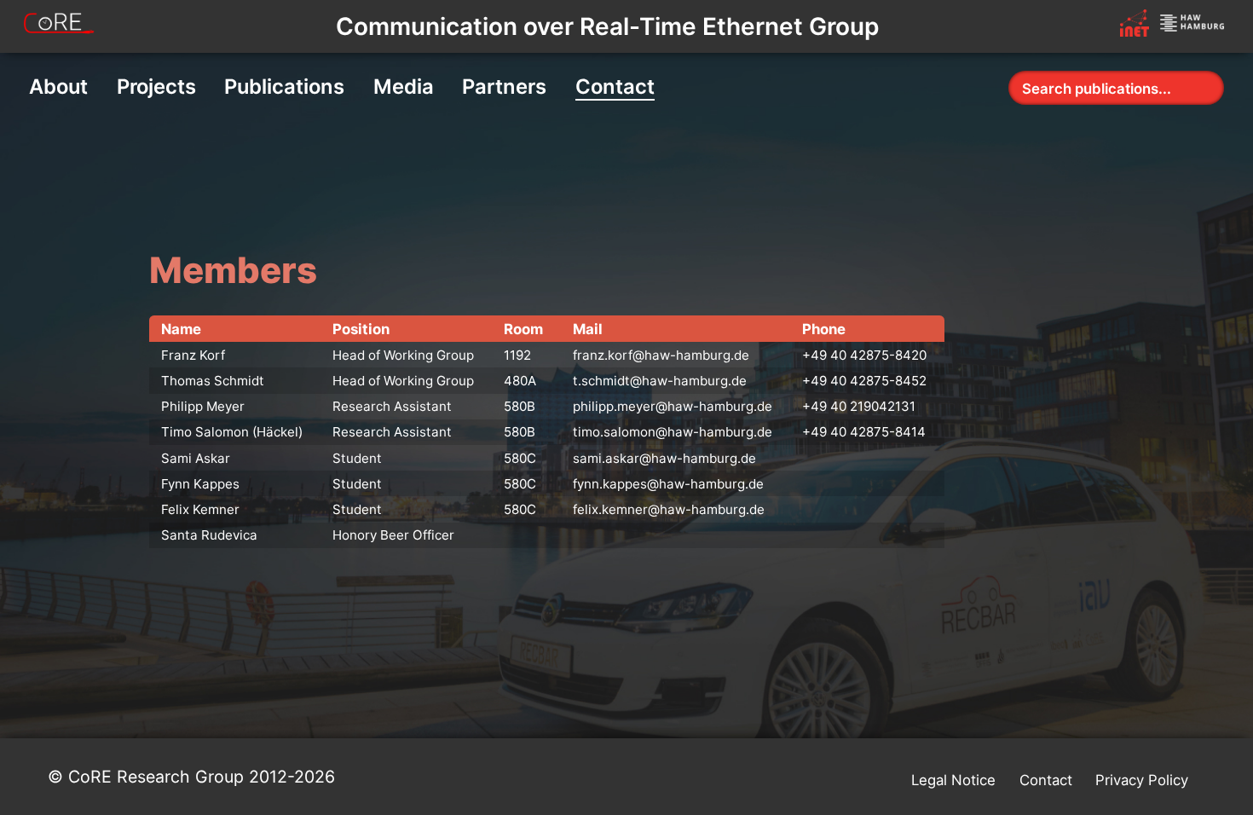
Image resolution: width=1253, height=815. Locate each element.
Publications (284, 86)
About (58, 86)
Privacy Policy (1141, 780)
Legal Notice (953, 780)
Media (403, 86)
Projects (156, 86)
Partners (504, 86)
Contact (615, 86)
